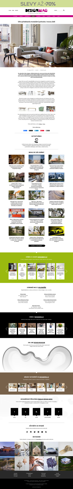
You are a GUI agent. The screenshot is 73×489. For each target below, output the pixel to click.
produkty (38, 16)
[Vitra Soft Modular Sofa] (36, 45)
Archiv (29, 476)
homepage (15, 16)
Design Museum (39, 342)
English (57, 476)
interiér (33, 16)
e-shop (10, 10)
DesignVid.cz (39, 317)
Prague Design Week (45, 399)
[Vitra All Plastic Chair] (31, 93)
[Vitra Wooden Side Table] (50, 93)
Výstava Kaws (23, 294)
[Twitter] (35, 432)
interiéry (16, 10)
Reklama (15, 474)
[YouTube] (42, 432)
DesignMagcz (39, 439)
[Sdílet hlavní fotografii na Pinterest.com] (42, 130)
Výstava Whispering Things (23, 300)
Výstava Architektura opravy (50, 294)
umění (58, 16)
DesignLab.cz (39, 487)
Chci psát (15, 476)
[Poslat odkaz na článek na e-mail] (48, 130)
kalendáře (42, 287)
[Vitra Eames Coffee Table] (22, 108)
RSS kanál (43, 473)
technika (48, 16)
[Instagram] (31, 432)
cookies (46, 483)
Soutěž (57, 473)
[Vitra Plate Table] (31, 108)
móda (44, 16)
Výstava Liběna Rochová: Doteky (50, 300)
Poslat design (57, 474)
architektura (27, 16)
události (21, 16)
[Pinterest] (38, 432)
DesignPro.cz (44, 377)
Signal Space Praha (36, 305)
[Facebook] (27, 432)
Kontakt (15, 473)
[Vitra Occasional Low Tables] (41, 93)
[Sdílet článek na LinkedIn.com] (36, 130)
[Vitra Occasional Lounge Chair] (41, 108)
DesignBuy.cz (42, 257)
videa (13, 10)
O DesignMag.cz (29, 473)
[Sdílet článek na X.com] (31, 130)
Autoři (29, 474)
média (54, 16)
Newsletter (43, 476)
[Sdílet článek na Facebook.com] (25, 130)
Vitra (44, 124)
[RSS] (46, 432)
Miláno (40, 124)
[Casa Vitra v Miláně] (50, 108)
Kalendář (43, 474)
